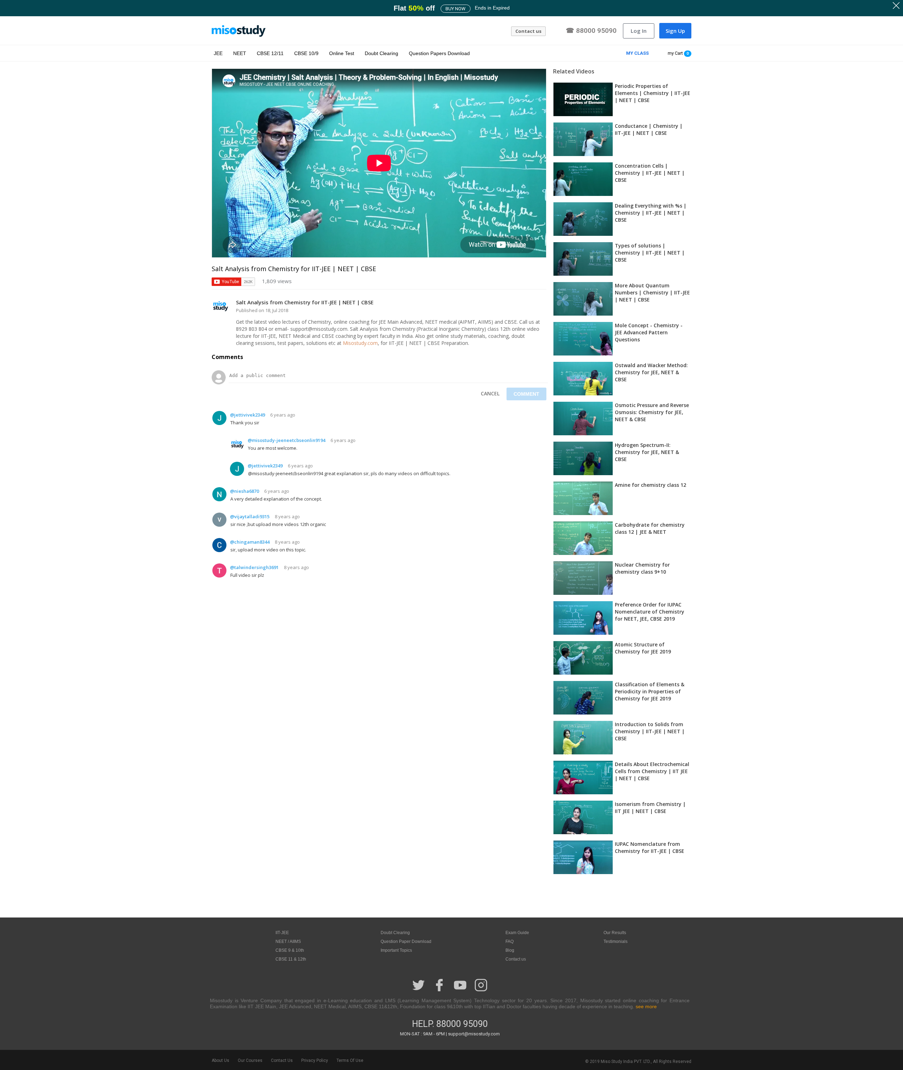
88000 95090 (462, 1024)
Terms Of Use (350, 1060)
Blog (509, 950)
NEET (239, 53)
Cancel (490, 393)
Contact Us (282, 1060)
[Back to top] (880, 1046)
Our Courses (250, 1060)
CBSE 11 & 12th (290, 959)
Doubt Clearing (381, 53)
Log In (639, 30)
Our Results (615, 932)
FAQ (509, 941)
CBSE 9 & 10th (289, 950)
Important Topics (396, 950)
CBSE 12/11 (270, 53)
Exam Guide (517, 932)
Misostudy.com (360, 343)
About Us (220, 1060)
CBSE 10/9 (306, 53)
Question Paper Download (406, 941)
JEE (218, 53)
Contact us (528, 31)
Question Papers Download (439, 53)
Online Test (341, 53)
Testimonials (616, 941)
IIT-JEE (282, 932)
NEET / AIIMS (288, 941)
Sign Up (675, 30)
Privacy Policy (314, 1060)
